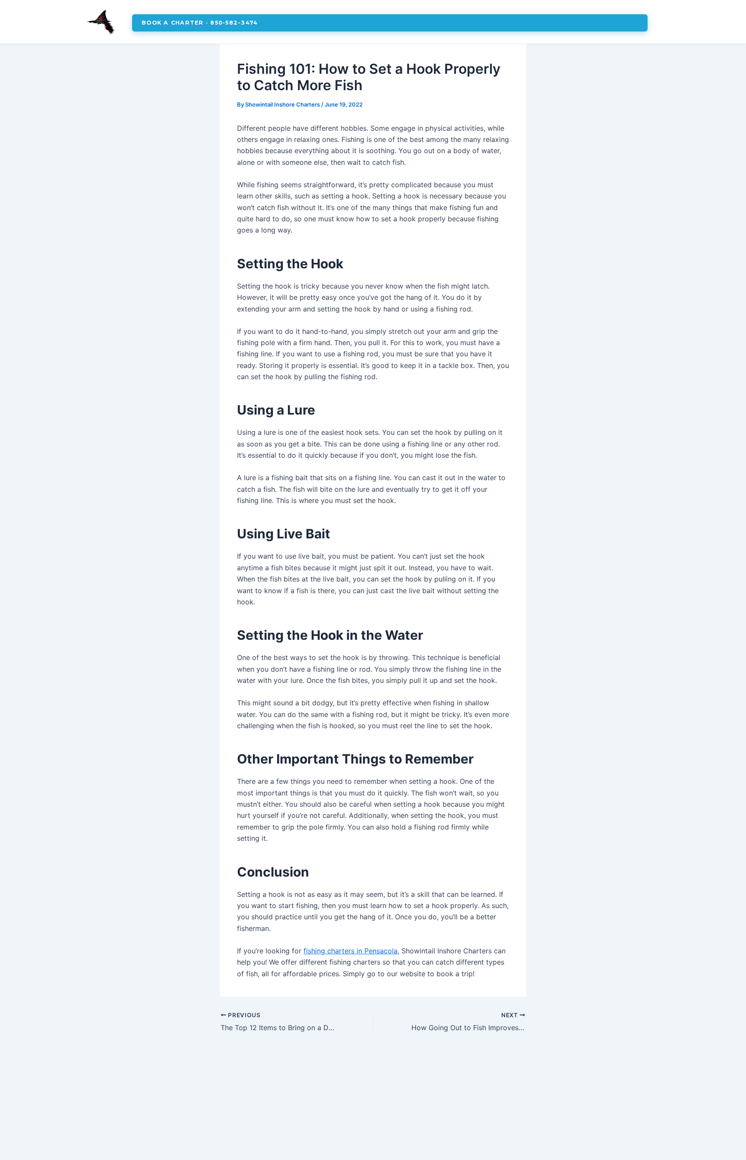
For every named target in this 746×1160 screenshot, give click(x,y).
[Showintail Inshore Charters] (101, 23)
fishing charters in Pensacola (350, 950)
